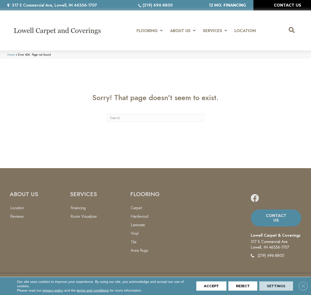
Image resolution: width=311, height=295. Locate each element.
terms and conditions (93, 290)
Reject (243, 286)
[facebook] (255, 198)
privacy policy (53, 290)
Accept (211, 286)
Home (11, 54)
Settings (276, 286)
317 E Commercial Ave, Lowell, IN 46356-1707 (54, 5)
